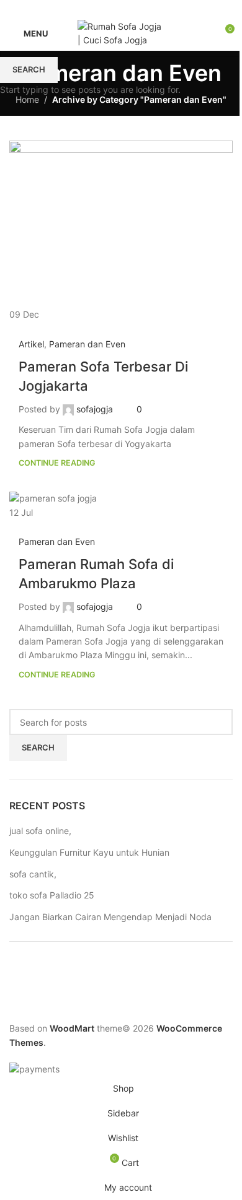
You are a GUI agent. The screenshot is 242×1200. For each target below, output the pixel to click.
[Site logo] (121, 32)
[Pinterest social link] (121, 8)
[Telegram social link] (150, 8)
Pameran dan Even (87, 344)
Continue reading (57, 462)
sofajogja (94, 409)
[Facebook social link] (91, 8)
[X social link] (106, 8)
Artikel (31, 344)
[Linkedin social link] (135, 8)
